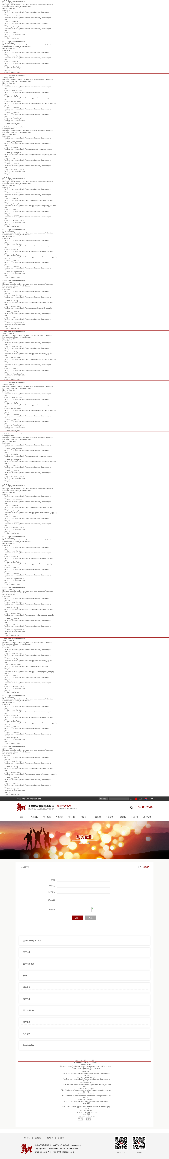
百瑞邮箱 (61, 1138)
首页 (22, 817)
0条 (76, 1060)
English (150, 799)
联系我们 (147, 817)
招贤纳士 (84, 817)
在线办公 (38, 1138)
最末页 (88, 1119)
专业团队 (72, 817)
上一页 (91, 1060)
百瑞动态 (97, 817)
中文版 (140, 799)
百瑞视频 (122, 817)
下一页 (80, 1119)
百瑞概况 (34, 817)
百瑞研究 (109, 817)
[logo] (36, 807)
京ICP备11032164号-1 (43, 1152)
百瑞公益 (134, 817)
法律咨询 (146, 867)
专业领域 (47, 817)
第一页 (83, 1060)
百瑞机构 (59, 817)
